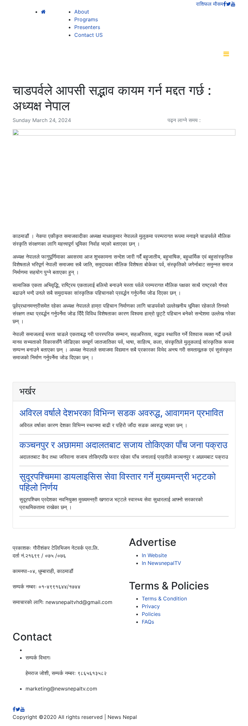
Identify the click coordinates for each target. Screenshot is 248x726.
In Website (154, 555)
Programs (86, 19)
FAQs (148, 622)
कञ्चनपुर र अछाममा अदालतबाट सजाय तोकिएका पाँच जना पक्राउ (123, 444)
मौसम (218, 4)
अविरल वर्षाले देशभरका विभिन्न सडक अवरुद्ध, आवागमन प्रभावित (121, 412)
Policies (151, 614)
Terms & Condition (164, 598)
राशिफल (204, 4)
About (81, 11)
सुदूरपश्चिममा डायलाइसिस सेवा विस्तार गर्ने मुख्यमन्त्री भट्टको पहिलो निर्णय (117, 482)
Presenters (87, 27)
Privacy (151, 606)
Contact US (88, 35)
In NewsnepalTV (161, 563)
